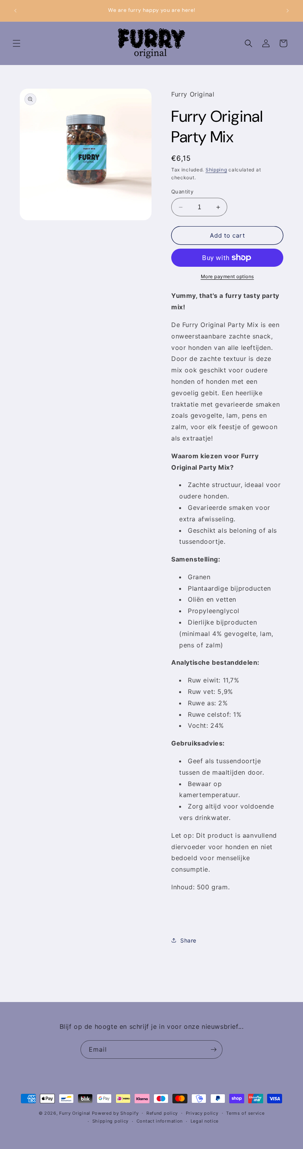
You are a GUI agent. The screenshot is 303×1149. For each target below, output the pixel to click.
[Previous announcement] (15, 10)
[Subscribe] (213, 1049)
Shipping (216, 170)
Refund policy (162, 1113)
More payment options (227, 276)
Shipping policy (110, 1121)
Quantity (182, 191)
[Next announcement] (287, 10)
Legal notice (205, 1121)
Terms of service (245, 1113)
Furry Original (74, 1113)
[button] (16, 43)
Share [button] (188, 940)
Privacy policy (202, 1113)
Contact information (160, 1121)
